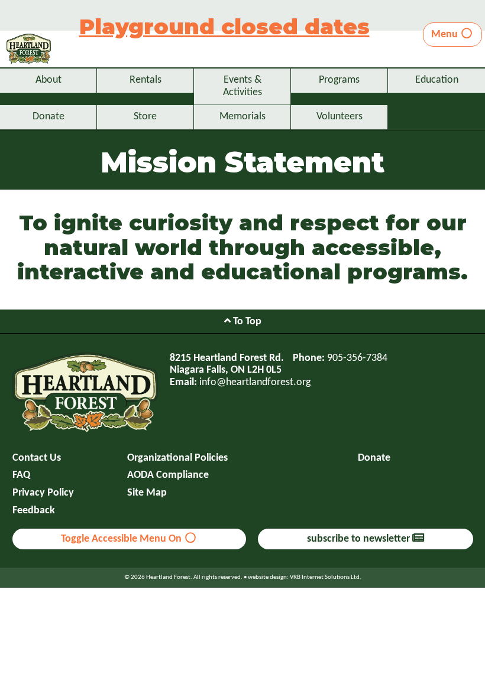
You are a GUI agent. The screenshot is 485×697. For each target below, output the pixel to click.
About (48, 80)
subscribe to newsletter (359, 539)
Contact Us (36, 458)
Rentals (145, 80)
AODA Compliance (168, 475)
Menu (445, 34)
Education (436, 80)
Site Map (147, 493)
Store (145, 116)
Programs (339, 80)
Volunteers (339, 116)
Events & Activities (242, 86)
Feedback (33, 510)
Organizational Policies (177, 458)
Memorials (242, 116)
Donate (48, 116)
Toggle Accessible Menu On (122, 539)
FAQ (21, 475)
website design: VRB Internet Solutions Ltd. (304, 577)
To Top (246, 321)
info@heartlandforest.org (255, 382)
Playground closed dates (224, 27)
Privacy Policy (43, 493)
